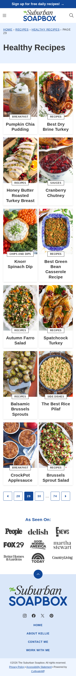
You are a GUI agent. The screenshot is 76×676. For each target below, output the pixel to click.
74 (55, 496)
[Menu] (4, 15)
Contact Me (38, 641)
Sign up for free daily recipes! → (38, 4)
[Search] (71, 15)
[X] (42, 615)
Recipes (22, 29)
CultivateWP (37, 671)
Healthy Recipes (46, 29)
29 (28, 496)
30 (39, 496)
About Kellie (38, 633)
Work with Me (38, 650)
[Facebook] (33, 615)
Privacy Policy (17, 667)
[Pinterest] (51, 615)
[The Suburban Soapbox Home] (39, 15)
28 (18, 496)
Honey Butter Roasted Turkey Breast (20, 195)
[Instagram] (24, 615)
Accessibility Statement (39, 667)
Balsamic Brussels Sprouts (20, 408)
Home (7, 29)
